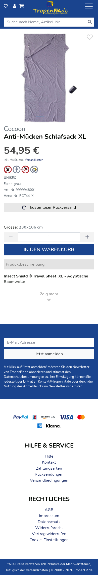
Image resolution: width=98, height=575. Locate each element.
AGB (49, 510)
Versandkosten (34, 160)
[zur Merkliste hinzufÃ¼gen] (89, 37)
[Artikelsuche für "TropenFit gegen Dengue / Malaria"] (34, 169)
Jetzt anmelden (49, 354)
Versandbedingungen (49, 480)
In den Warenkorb (49, 249)
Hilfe (49, 456)
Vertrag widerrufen (49, 534)
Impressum (49, 516)
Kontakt (49, 462)
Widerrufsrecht (49, 528)
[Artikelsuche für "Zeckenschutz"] (8, 169)
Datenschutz (49, 522)
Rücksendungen (49, 474)
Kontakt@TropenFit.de (54, 381)
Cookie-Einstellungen (49, 540)
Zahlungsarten (49, 468)
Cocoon (14, 129)
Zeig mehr (49, 294)
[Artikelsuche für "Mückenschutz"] (25, 169)
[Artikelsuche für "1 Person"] (17, 169)
